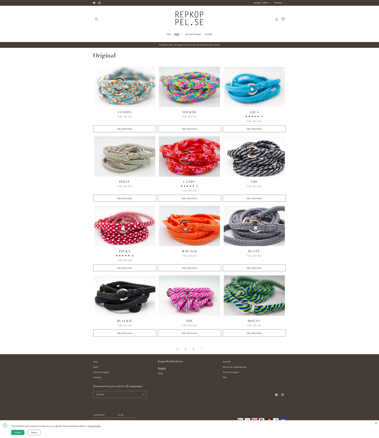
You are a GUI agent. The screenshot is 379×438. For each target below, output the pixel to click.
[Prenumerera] (143, 394)
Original (162, 368)
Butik (95, 367)
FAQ (225, 377)
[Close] (376, 423)
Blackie (125, 321)
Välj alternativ (125, 128)
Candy (189, 182)
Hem (95, 361)
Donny (254, 321)
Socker (189, 112)
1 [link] (177, 348)
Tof (254, 182)
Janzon (125, 112)
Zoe (189, 321)
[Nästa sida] (201, 348)
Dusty (254, 251)
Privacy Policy (94, 426)
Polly (124, 182)
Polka (125, 251)
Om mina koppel (101, 372)
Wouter (189, 251)
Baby (160, 373)
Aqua (254, 112)
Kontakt (97, 377)
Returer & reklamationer (235, 367)
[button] (96, 19)
